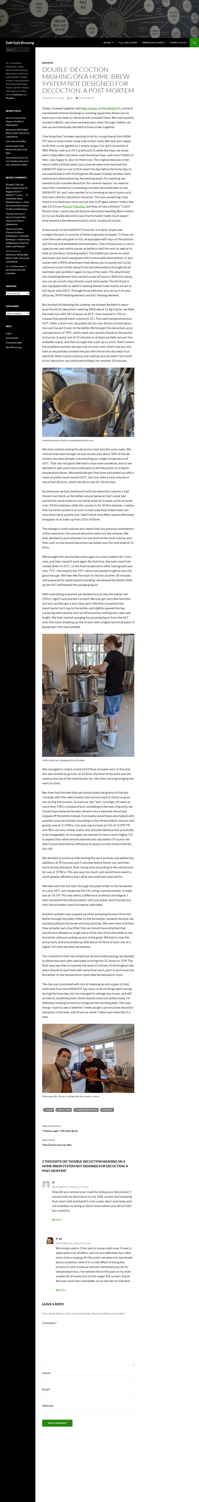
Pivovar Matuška (73, 206)
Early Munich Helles (16, 141)
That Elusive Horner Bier (57, 1142)
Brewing (47, 62)
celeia (48, 1109)
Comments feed (14, 342)
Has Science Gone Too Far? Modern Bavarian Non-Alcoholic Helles (17, 161)
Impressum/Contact (153, 42)
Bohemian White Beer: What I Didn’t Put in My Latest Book (17, 133)
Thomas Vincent (14, 213)
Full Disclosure (128, 42)
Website (47, 1405)
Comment (49, 1323)
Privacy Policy (178, 42)
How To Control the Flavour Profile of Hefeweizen (16, 121)
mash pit (108, 1109)
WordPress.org (13, 347)
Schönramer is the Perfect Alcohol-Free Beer (16, 149)
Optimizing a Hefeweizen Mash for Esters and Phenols (17, 243)
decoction (64, 1109)
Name (47, 1373)
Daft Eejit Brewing (20, 42)
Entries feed (12, 337)
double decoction (86, 1109)
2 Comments (86, 98)
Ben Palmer (90, 108)
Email (46, 1389)
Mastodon (17, 94)
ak (71, 98)
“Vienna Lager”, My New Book (60, 1128)
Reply (58, 1219)
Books (107, 42)
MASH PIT (113, 108)
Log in (9, 333)
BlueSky (10, 98)
